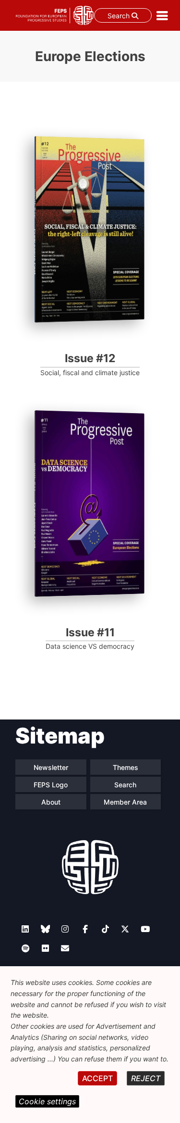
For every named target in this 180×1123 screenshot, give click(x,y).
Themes (125, 767)
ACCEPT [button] (97, 1078)
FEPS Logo (51, 785)
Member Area (125, 802)
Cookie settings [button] (47, 1101)
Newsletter (51, 767)
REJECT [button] (145, 1078)
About (50, 802)
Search (120, 16)
